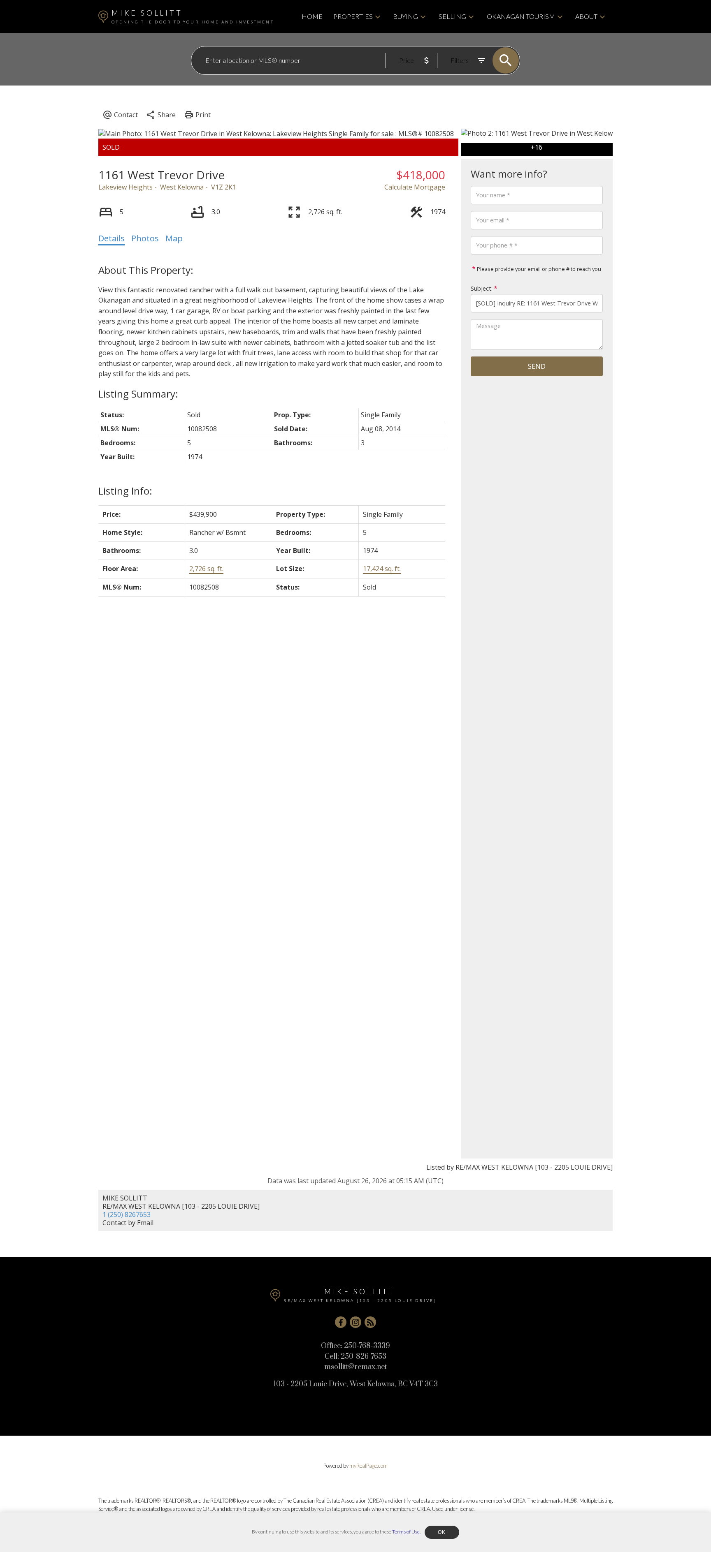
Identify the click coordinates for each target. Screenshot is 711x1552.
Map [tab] (174, 238)
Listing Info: (125, 490)
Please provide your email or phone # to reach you (538, 269)
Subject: (482, 288)
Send (537, 366)
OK (442, 1532)
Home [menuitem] (312, 16)
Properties (353, 16)
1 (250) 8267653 (126, 1214)
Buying (405, 16)
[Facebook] (340, 1322)
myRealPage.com (368, 1465)
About (586, 16)
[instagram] (355, 1322)
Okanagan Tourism (521, 16)
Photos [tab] (145, 238)
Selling (452, 16)
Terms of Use (406, 1532)
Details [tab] (111, 238)
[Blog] (370, 1322)
